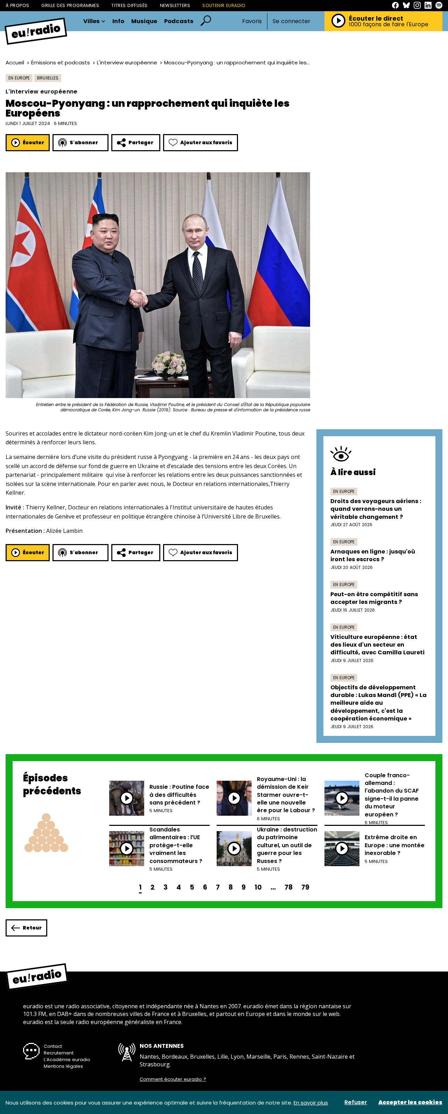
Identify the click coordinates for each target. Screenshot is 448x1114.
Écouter (33, 142)
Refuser (355, 1102)
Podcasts (179, 22)
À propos (17, 5)
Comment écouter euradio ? (173, 1079)
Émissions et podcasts (60, 62)
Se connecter (291, 21)
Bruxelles (47, 78)
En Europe (19, 78)
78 (289, 887)
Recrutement (59, 1053)
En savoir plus (311, 1102)
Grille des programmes (70, 5)
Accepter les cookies (410, 1102)
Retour (32, 927)
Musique (144, 22)
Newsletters (175, 5)
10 (258, 887)
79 (305, 887)
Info (118, 22)
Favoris (252, 21)
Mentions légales (63, 1066)
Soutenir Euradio (224, 5)
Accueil (15, 62)
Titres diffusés (129, 5)
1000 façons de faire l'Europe (388, 24)
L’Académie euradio (67, 1059)
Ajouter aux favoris (206, 142)
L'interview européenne (127, 62)
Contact (53, 1046)
